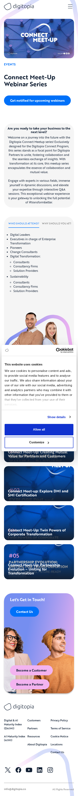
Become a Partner (29, 684)
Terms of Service (60, 728)
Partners (32, 728)
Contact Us (24, 611)
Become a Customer (31, 670)
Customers (34, 720)
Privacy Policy (59, 720)
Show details (56, 417)
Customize (36, 442)
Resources (33, 736)
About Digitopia (37, 744)
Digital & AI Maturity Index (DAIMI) (13, 724)
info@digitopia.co (15, 789)
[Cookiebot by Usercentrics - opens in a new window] (56, 350)
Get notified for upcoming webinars (37, 100)
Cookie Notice (59, 736)
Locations (57, 744)
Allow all (39, 429)
